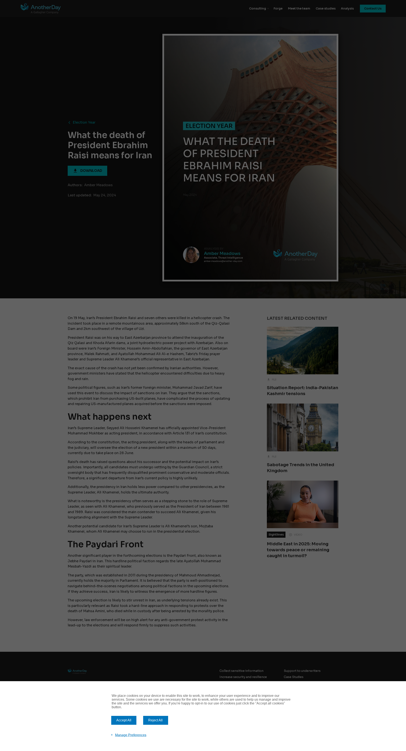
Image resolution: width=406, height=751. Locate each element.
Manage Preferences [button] (130, 735)
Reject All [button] (155, 720)
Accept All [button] (123, 720)
